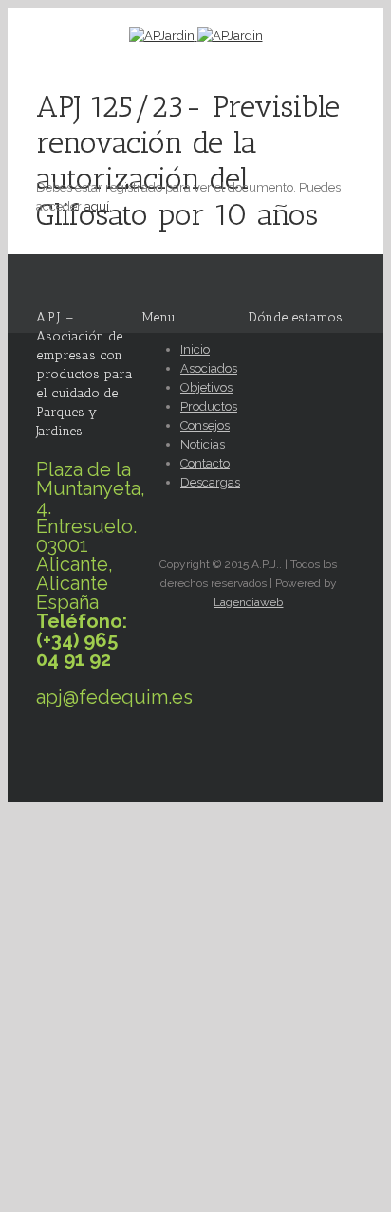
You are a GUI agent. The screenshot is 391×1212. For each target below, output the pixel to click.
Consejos (205, 425)
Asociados (208, 368)
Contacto (205, 463)
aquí (96, 206)
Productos (208, 406)
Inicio (195, 349)
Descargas (210, 482)
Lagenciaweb (248, 602)
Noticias (202, 444)
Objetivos (206, 387)
